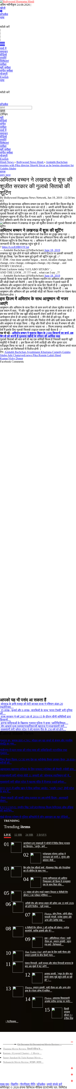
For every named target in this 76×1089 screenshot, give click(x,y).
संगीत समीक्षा (6, 152)
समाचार (4, 133)
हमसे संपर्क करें (54, 1084)
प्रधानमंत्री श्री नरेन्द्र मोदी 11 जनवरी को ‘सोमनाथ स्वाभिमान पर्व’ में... (35, 775)
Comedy (57, 352)
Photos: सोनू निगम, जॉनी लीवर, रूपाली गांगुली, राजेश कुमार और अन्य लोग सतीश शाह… (59, 917)
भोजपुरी (4, 155)
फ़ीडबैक (4, 14)
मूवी (2, 117)
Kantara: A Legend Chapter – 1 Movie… (22, 1053)
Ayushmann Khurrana (39, 352)
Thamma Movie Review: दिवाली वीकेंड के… (23, 1048)
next (8, 174)
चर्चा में (3, 130)
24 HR (29, 834)
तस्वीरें (3, 139)
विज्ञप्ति (14, 1084)
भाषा (2, 17)
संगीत (3, 123)
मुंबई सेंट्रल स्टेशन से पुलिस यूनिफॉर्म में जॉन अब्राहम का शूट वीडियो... (35, 816)
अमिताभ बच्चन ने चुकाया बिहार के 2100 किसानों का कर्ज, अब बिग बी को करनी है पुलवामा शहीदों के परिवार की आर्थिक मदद (36, 334)
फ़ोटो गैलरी (7, 1080)
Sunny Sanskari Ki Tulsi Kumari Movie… (23, 1057)
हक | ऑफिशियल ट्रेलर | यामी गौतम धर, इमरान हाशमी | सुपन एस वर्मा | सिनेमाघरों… (58, 941)
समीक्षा (3, 127)
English (4, 158)
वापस (2, 171)
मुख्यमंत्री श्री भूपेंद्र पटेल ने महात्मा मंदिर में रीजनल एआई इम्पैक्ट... (33, 781)
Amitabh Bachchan (15, 352)
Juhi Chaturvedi (16, 355)
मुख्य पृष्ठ (4, 1084)
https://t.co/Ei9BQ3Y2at (15, 247)
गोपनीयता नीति (27, 1084)
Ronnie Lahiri (46, 355)
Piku (35, 355)
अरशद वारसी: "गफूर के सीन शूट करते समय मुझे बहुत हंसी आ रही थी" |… (58, 976)
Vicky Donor (15, 358)
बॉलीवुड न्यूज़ (8, 1067)
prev (2, 174)
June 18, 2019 (52, 250)
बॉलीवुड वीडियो (9, 1074)
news (29, 355)
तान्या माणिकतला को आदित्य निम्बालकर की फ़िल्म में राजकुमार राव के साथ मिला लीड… (57, 881)
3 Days (41, 834)
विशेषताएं (4, 143)
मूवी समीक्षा (5, 149)
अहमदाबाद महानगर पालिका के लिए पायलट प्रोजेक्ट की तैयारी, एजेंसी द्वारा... (38, 769)
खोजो (2, 7)
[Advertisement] (36, 528)
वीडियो (3, 120)
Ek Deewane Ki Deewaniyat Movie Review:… (39, 1044)
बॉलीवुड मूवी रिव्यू (10, 1041)
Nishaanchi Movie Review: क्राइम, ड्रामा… (23, 1062)
